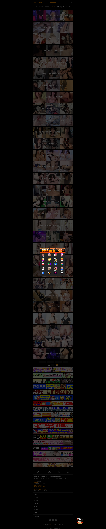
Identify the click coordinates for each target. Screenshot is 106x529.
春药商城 (55, 256)
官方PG (49, 261)
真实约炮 (49, 256)
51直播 (49, 270)
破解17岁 (62, 270)
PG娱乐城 (43, 261)
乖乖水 (62, 256)
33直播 (43, 270)
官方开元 (62, 261)
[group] (80, 521)
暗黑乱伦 (55, 270)
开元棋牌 (55, 261)
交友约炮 (43, 256)
